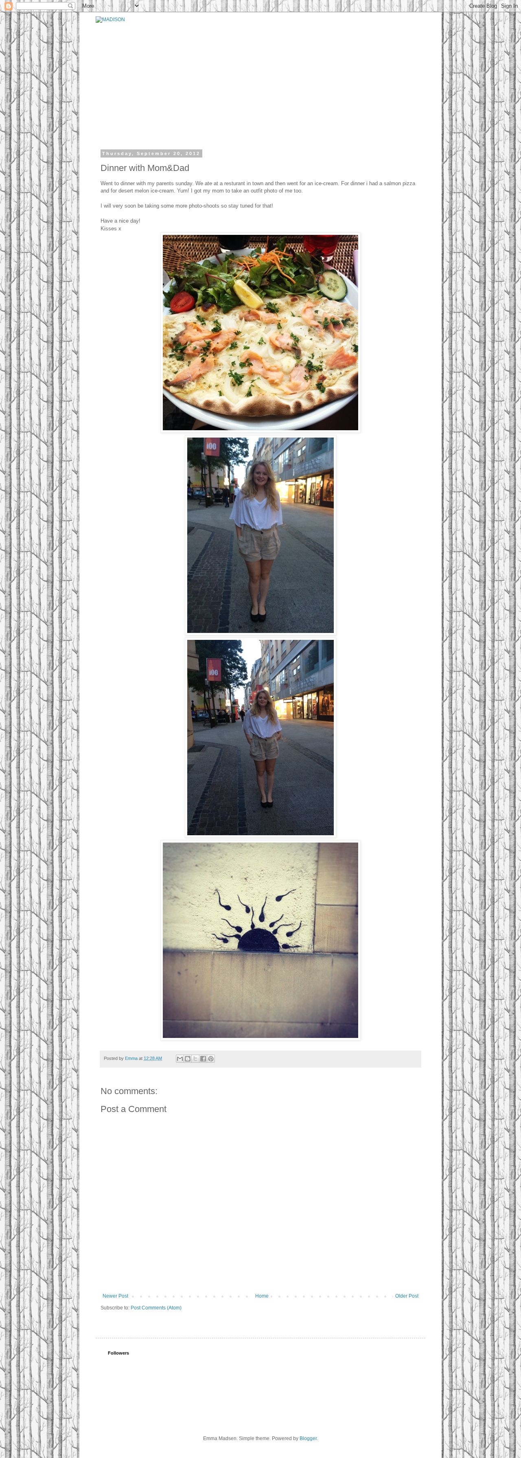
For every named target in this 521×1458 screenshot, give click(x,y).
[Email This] (180, 1059)
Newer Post (115, 1296)
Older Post (406, 1296)
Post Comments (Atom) (156, 1308)
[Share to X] (195, 1059)
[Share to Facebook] (203, 1059)
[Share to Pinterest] (211, 1059)
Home (262, 1296)
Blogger (308, 1438)
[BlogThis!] (188, 1059)
